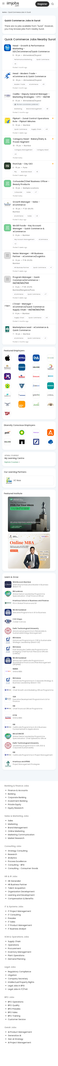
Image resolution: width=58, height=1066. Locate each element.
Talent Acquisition (16, 888)
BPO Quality (13, 1005)
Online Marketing (16, 831)
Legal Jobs (10, 967)
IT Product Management (20, 925)
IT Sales (11, 921)
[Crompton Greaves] (21, 367)
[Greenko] (36, 395)
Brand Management (18, 827)
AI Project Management (19, 1042)
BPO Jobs (9, 997)
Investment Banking (17, 801)
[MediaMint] (7, 395)
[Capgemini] (50, 441)
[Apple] (7, 357)
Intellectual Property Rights (21, 982)
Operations (13, 945)
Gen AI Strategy (15, 1039)
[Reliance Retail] (21, 376)
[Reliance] (7, 367)
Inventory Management (19, 952)
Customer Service (17, 1019)
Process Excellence (17, 861)
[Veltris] (21, 385)
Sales (10, 820)
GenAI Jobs (10, 1027)
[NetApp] (21, 441)
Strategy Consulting (17, 850)
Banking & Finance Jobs (17, 785)
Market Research (16, 838)
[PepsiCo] (21, 395)
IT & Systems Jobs (14, 906)
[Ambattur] (50, 404)
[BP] (21, 432)
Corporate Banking (17, 797)
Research (12, 854)
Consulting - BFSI (16, 864)
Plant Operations (16, 955)
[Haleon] (36, 367)
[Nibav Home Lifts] (7, 404)
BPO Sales (12, 1012)
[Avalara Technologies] (50, 432)
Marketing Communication (21, 834)
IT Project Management (19, 911)
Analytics (12, 857)
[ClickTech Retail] (36, 385)
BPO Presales (14, 1008)
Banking (11, 794)
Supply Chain (14, 941)
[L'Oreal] (50, 395)
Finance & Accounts (18, 790)
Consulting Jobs (13, 846)
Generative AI (14, 1035)
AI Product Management (20, 1032)
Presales (12, 918)
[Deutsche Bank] (36, 441)
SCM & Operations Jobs (17, 936)
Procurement (14, 948)
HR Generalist (14, 881)
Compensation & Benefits (20, 898)
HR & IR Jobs (11, 876)
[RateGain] (36, 432)
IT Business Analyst (17, 928)
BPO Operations (15, 1001)
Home (4, 12)
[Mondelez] (7, 376)
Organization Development (21, 891)
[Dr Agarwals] (36, 357)
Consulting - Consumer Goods (23, 868)
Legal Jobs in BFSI (16, 985)
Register (42, 4)
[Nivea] (21, 357)
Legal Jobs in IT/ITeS (18, 989)
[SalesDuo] (21, 404)
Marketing (13, 824)
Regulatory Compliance (19, 971)
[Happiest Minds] (7, 385)
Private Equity (14, 804)
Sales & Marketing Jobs (17, 816)
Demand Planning (16, 959)
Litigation (12, 975)
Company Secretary (18, 978)
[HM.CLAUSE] (50, 357)
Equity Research (16, 808)
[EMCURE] (36, 376)
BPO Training (14, 1015)
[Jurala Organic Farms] (36, 404)
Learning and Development (21, 895)
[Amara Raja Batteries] (50, 367)
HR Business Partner (17, 884)
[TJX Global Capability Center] (7, 413)
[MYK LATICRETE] (50, 376)
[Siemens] (50, 385)
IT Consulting (14, 914)
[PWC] (7, 432)
